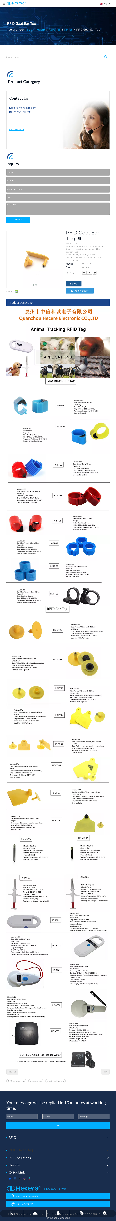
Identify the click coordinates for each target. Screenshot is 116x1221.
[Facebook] (10, 1179)
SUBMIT (58, 1125)
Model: (69, 263)
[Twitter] (20, 1179)
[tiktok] (29, 1179)
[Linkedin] (15, 1179)
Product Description (21, 302)
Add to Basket (82, 290)
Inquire (73, 283)
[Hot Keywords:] (106, 57)
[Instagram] (24, 1179)
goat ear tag (36, 1081)
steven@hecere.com (24, 107)
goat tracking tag (55, 1081)
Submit (18, 219)
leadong (65, 1217)
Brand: (69, 267)
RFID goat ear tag (16, 1081)
